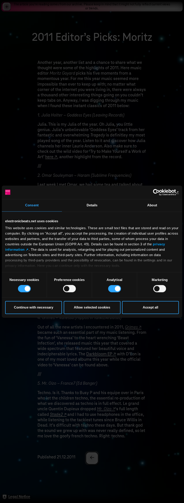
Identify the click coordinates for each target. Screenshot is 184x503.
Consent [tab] (32, 205)
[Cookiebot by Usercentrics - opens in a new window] (159, 192)
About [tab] (152, 205)
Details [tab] (92, 205)
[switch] (69, 288)
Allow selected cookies (92, 307)
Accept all (150, 307)
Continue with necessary (33, 307)
